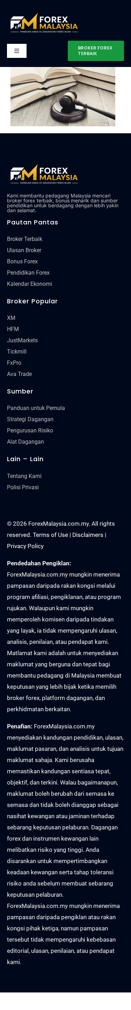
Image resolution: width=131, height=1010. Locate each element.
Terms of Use (50, 534)
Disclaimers (87, 534)
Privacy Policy (25, 546)
